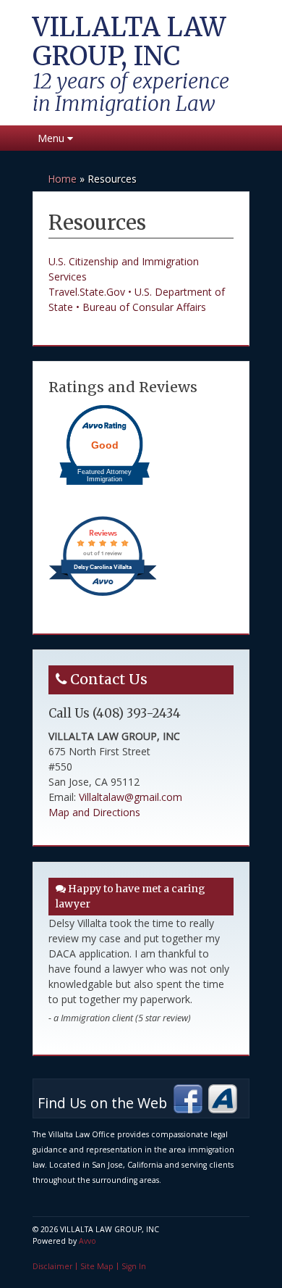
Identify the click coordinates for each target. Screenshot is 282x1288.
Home (62, 179)
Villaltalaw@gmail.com (130, 797)
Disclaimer (52, 1266)
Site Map (97, 1266)
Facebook (188, 1098)
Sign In (133, 1266)
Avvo (222, 1098)
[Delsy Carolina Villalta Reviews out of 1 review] (102, 595)
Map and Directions (94, 812)
